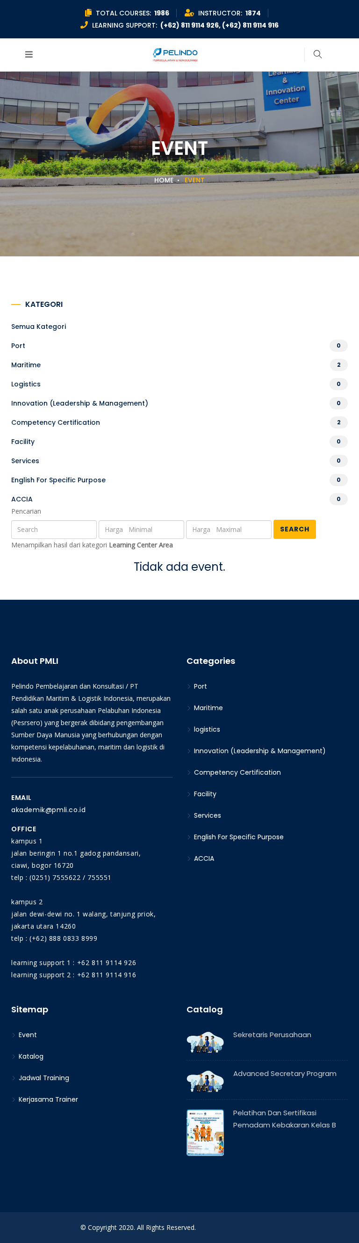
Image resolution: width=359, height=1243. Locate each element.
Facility (23, 441)
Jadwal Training (43, 1078)
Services (25, 460)
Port (18, 345)
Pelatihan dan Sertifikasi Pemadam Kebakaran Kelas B (284, 1119)
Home (163, 180)
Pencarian (26, 511)
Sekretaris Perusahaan (272, 1034)
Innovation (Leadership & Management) (79, 403)
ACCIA (22, 499)
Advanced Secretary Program (285, 1073)
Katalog (30, 1056)
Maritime (26, 365)
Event (27, 1034)
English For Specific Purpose (58, 480)
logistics (26, 384)
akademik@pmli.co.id (48, 809)
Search (294, 529)
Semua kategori (38, 326)
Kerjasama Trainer (47, 1099)
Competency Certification (55, 422)
